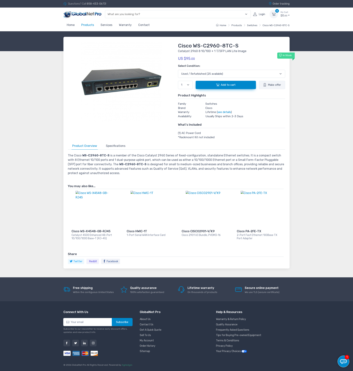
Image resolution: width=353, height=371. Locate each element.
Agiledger (127, 365)
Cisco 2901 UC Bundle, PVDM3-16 (201, 235)
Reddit (93, 261)
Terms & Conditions (227, 340)
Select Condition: (189, 66)
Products (87, 25)
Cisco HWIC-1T (137, 231)
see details (224, 112)
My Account (147, 340)
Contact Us (146, 324)
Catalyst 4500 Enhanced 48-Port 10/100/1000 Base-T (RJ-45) (92, 237)
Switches (252, 25)
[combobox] (176, 14)
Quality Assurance (227, 324)
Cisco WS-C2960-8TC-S (276, 25)
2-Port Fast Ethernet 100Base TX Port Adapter (257, 237)
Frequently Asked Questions (232, 329)
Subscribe (122, 322)
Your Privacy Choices (228, 351)
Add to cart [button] (228, 84)
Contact (144, 25)
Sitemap (145, 351)
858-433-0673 (96, 3)
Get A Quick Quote (150, 329)
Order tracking (281, 3)
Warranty (125, 25)
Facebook (112, 261)
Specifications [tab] (115, 146)
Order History (147, 345)
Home (71, 25)
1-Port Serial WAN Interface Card (146, 235)
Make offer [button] (274, 84)
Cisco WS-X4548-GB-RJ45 (91, 231)
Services (106, 25)
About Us (145, 319)
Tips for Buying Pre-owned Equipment (238, 335)
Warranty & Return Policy (231, 319)
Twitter (77, 261)
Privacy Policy (224, 345)
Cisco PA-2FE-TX (249, 231)
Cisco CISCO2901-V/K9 (198, 231)
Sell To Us (145, 335)
